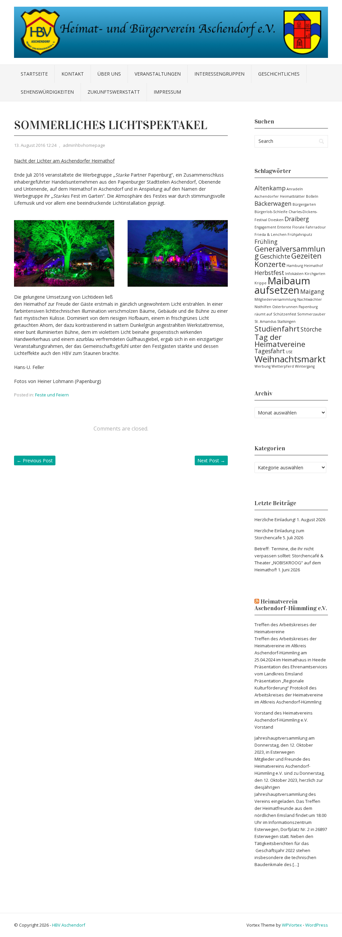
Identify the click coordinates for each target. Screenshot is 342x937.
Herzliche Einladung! (275, 520)
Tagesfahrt (269, 351)
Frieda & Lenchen (270, 234)
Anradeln (295, 189)
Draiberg (297, 219)
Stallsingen (286, 321)
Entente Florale (291, 227)
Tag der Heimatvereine (279, 340)
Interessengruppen (219, 74)
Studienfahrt (277, 328)
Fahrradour (316, 227)
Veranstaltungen (158, 74)
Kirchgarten (315, 273)
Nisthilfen (262, 306)
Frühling (266, 242)
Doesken (276, 219)
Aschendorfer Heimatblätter (279, 196)
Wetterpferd (283, 366)
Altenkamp (270, 188)
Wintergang (305, 366)
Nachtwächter (309, 299)
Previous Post (35, 460)
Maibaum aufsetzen (282, 285)
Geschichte (275, 256)
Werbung (262, 366)
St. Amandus (265, 321)
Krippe (260, 283)
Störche (311, 329)
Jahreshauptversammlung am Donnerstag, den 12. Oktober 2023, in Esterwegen (284, 745)
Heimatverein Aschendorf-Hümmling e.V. (290, 605)
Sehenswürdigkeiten (47, 92)
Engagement (265, 227)
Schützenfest (284, 314)
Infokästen (294, 273)
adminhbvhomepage (84, 145)
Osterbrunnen (285, 306)
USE (289, 352)
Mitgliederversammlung (275, 299)
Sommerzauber (311, 314)
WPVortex (292, 925)
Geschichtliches (279, 74)
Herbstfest (269, 273)
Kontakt (72, 74)
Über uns (109, 74)
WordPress (316, 925)
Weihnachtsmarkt (290, 359)
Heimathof (313, 265)
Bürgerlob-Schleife (271, 211)
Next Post (211, 460)
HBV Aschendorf (68, 925)
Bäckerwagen (273, 203)
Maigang (312, 291)
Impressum (167, 92)
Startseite (34, 74)
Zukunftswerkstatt (114, 92)
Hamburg (295, 265)
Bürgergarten (304, 204)
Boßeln (312, 196)
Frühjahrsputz (300, 234)
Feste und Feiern (52, 395)
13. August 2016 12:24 (35, 145)
